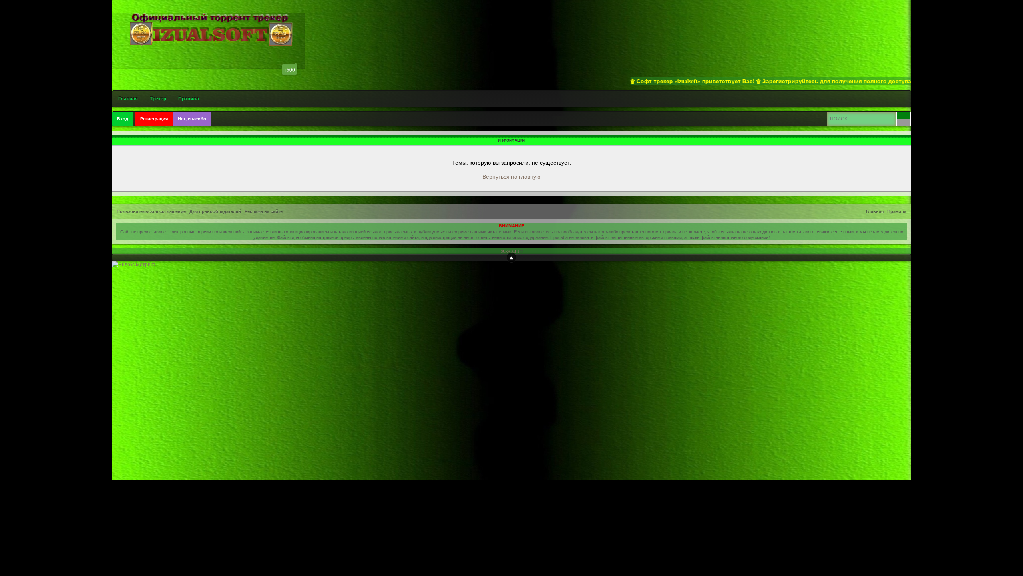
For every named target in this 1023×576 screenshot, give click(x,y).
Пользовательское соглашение (151, 211)
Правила (188, 98)
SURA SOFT (510, 251)
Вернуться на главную (511, 176)
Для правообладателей (215, 211)
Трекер (158, 98)
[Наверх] (511, 257)
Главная (128, 98)
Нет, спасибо (192, 119)
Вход (122, 119)
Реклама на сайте (264, 211)
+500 (289, 69)
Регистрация (154, 119)
